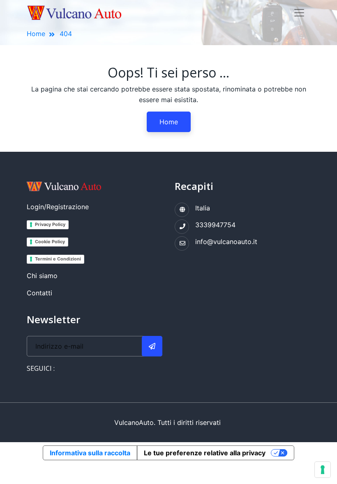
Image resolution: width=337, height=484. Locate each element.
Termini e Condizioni (58, 259)
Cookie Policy (50, 241)
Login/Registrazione (58, 207)
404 (66, 34)
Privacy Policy (50, 224)
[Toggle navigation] (299, 13)
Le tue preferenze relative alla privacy (204, 453)
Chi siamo (42, 276)
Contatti (39, 293)
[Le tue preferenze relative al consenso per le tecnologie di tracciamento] (322, 469)
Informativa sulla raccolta (90, 453)
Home (36, 34)
